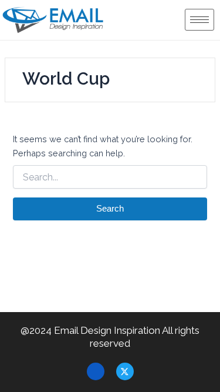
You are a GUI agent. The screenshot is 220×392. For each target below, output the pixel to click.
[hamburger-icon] (199, 20)
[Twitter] (125, 371)
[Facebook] (95, 371)
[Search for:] (110, 177)
